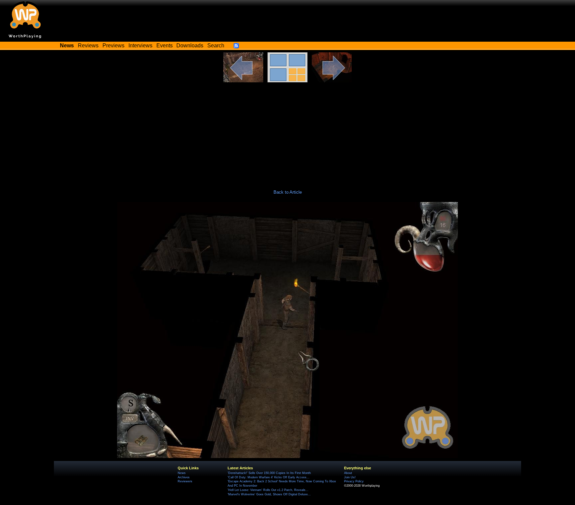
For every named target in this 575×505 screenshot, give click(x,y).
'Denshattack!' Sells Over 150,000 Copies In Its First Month (269, 473)
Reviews (88, 45)
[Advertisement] (287, 132)
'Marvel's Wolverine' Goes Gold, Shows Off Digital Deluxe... (269, 494)
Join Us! (350, 477)
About (348, 473)
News (182, 473)
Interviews (140, 45)
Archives (184, 477)
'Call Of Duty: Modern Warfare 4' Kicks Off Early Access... (268, 477)
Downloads (189, 45)
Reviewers (185, 481)
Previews (113, 45)
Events (164, 45)
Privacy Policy (354, 481)
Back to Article (288, 192)
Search (215, 45)
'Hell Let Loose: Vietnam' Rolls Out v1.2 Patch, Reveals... (268, 490)
